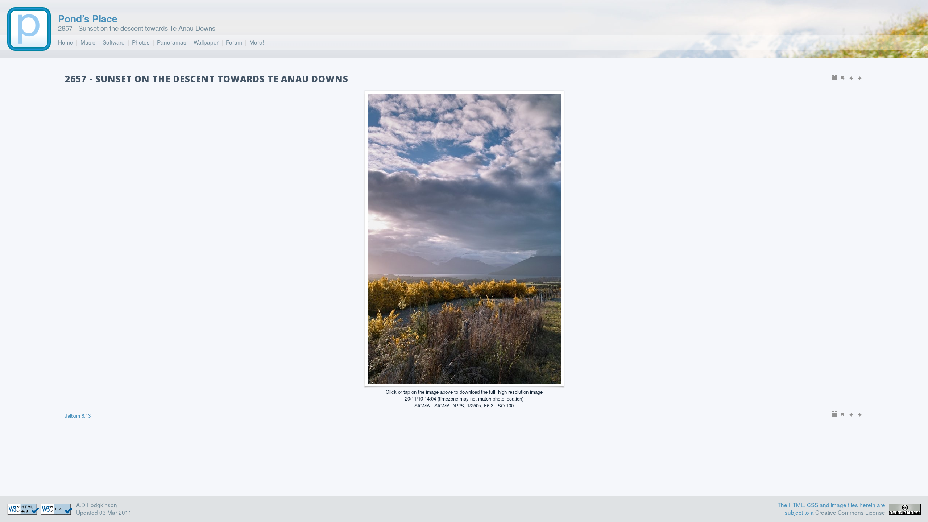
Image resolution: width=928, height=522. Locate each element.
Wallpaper (206, 42)
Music (87, 42)
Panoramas (171, 42)
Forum (234, 42)
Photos (141, 42)
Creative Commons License (850, 512)
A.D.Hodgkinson (96, 505)
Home (65, 42)
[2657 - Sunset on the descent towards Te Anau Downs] (464, 381)
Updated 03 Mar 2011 (104, 512)
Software (114, 42)
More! (256, 42)
